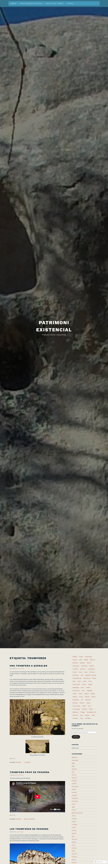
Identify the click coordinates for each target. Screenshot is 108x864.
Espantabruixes (77, 678)
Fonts (79, 681)
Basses (86, 659)
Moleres (87, 696)
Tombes (87, 715)
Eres (82, 675)
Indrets (88, 687)
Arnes (80, 659)
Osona (73, 845)
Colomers (83, 669)
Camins (89, 663)
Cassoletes (84, 666)
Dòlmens (92, 672)
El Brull (73, 804)
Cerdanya (74, 795)
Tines (81, 715)
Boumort (74, 775)
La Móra (74, 827)
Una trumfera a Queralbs (28, 665)
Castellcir (74, 783)
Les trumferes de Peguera (29, 829)
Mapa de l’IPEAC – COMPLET (54, 3)
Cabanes (82, 663)
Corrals (75, 672)
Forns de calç (76, 684)
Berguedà (74, 769)
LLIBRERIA (13, 3)
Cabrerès (74, 777)
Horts (82, 687)
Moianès (74, 833)
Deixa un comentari (29, 819)
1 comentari (27, 762)
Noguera (74, 842)
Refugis (83, 712)
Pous (89, 706)
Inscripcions (76, 690)
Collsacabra (75, 798)
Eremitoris (76, 675)
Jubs (83, 690)
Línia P (80, 693)
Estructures (87, 678)
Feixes (94, 678)
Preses (91, 709)
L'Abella (74, 821)
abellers (75, 656)
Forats (84, 681)
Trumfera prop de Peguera (29, 772)
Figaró (73, 807)
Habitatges (76, 687)
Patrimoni (88, 700)
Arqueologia (75, 760)
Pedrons (82, 703)
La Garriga (74, 824)
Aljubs (81, 656)
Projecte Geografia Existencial (31, 3)
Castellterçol (75, 786)
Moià (73, 836)
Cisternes (75, 669)
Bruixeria (75, 663)
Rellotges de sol (91, 712)
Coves (80, 672)
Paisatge (74, 848)
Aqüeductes (88, 656)
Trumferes (18, 762)
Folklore (74, 810)
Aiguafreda (74, 757)
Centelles (74, 792)
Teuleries (75, 715)
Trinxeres (75, 718)
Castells (91, 666)
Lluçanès (74, 830)
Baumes (92, 659)
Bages (73, 763)
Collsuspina (75, 801)
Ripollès (74, 859)
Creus (86, 672)
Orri (82, 700)
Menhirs (75, 696)
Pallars (73, 851)
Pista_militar (76, 706)
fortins (84, 684)
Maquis (86, 693)
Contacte (70, 3)
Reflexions (76, 712)
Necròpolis (76, 700)
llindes (75, 693)
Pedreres (75, 703)
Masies (93, 693)
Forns (90, 681)
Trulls (81, 718)
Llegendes (89, 690)
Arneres (75, 659)
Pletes (84, 706)
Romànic (74, 862)
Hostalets (74, 818)
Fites (74, 681)
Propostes (74, 856)
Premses (84, 709)
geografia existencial (77, 813)
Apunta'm (75, 737)
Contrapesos (91, 669)
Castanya (74, 780)
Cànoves (74, 789)
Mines (81, 696)
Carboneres (76, 666)
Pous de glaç (76, 709)
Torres (93, 715)
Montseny (74, 839)
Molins (93, 696)
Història (74, 815)
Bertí (73, 772)
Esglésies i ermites (90, 675)
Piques (88, 703)
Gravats (90, 684)
